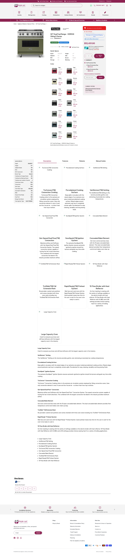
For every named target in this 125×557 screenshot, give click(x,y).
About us (97, 526)
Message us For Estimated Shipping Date (94, 35)
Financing (72, 538)
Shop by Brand (56, 523)
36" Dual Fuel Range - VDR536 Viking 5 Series (46, 24)
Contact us (98, 529)
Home (15, 24)
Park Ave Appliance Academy (77, 540)
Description (47, 161)
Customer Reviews (100, 535)
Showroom (108, 1)
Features (65, 161)
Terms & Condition (100, 551)
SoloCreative (30, 551)
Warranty (89, 60)
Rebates (82, 161)
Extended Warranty (75, 529)
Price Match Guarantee (101, 532)
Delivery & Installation (75, 535)
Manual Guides (101, 161)
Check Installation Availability (92, 74)
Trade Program (74, 532)
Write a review (65, 46)
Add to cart (100, 56)
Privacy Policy (108, 551)
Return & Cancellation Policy (77, 523)
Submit (38, 533)
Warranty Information (75, 526)
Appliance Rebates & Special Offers (26, 24)
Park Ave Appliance (21, 551)
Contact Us (102, 1)
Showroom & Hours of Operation (103, 523)
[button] (110, 5)
